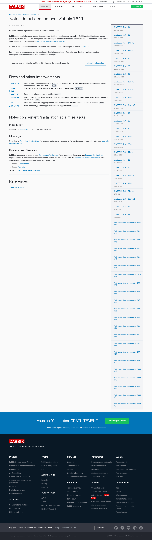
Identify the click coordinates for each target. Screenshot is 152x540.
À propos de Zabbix (99, 491)
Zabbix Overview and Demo (20, 462)
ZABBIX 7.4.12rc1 (124, 136)
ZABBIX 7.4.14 (122, 27)
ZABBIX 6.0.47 (122, 129)
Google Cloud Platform (50, 505)
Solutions (14, 499)
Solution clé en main (75, 473)
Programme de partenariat (101, 462)
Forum (118, 491)
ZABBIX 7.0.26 (122, 214)
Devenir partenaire (98, 466)
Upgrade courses (74, 495)
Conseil (70, 469)
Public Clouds (48, 492)
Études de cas (15, 508)
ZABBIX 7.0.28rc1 (124, 144)
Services (71, 457)
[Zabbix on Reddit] (128, 528)
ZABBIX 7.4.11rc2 (124, 175)
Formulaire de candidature (77, 502)
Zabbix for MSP (73, 466)
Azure (43, 501)
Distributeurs (96, 469)
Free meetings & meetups (126, 469)
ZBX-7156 (14, 94)
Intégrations (14, 469)
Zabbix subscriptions (49, 462)
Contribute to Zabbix (124, 499)
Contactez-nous (98, 488)
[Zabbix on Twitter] (116, 528)
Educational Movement (125, 502)
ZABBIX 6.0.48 (122, 74)
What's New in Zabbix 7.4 (19, 477)
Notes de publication (30, 14)
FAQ (43, 469)
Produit (18, 14)
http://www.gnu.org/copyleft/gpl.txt (50, 41)
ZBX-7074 (14, 106)
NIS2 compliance (16, 512)
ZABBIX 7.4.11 (122, 160)
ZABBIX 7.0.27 (122, 167)
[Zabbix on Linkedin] (135, 528)
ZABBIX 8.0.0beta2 (124, 105)
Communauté (122, 482)
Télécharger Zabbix (116, 420)
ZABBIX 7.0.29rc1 (124, 89)
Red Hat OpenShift (48, 509)
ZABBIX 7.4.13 (122, 58)
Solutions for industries (18, 505)
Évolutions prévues (17, 490)
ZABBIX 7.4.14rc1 (124, 43)
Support (70, 462)
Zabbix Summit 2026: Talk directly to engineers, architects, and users (65, 2)
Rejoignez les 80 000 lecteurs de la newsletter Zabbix (30, 527)
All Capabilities (15, 473)
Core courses (72, 491)
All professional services (77, 477)
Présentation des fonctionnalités (22, 466)
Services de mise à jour (94, 155)
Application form (98, 477)
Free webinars (121, 473)
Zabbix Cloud (48, 474)
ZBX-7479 (14, 83)
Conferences (121, 466)
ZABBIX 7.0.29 (122, 66)
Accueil (12, 14)
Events (119, 457)
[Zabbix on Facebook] (122, 528)
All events (119, 477)
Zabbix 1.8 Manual (16, 187)
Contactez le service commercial (87, 158)
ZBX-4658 (14, 97)
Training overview (74, 488)
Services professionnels (48, 155)
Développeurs (121, 495)
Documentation (15, 494)
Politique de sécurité (17, 536)
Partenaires (97, 457)
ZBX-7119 (14, 103)
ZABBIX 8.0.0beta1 (124, 199)
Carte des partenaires (99, 473)
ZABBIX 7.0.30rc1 (124, 50)
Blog (117, 488)
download (84, 47)
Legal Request (70, 536)
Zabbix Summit (121, 462)
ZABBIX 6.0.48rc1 (124, 97)
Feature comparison (49, 466)
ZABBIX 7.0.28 (122, 121)
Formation (22, 167)
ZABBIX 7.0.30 (122, 35)
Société (95, 482)
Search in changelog (95, 63)
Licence (12, 486)
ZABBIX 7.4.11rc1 (124, 183)
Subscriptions (23, 164)
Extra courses (72, 499)
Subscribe (100, 528)
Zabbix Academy (74, 506)
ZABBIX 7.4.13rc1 (124, 82)
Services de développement (29, 170)
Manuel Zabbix (25, 129)
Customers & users (98, 505)
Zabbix (16, 7)
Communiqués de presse (101, 501)
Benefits (44, 480)
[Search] (113, 2)
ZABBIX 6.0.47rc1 (124, 152)
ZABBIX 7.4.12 (122, 113)
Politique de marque (99, 509)
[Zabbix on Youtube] (141, 528)
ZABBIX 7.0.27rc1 (124, 191)
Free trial (44, 487)
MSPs (95, 2)
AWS (43, 498)
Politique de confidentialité (37, 536)
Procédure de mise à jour (30, 141)
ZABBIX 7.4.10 (122, 207)
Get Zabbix (137, 6)
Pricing (44, 457)
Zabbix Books (121, 512)
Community (103, 2)
